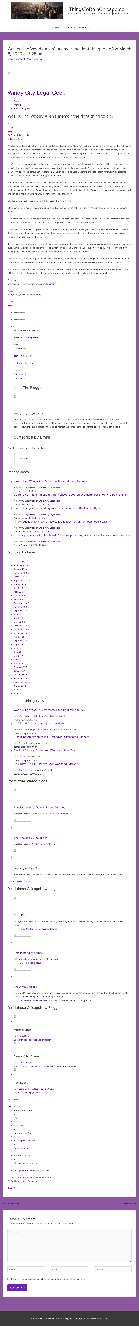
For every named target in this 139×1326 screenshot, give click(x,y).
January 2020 (20, 569)
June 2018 (19, 614)
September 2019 (22, 580)
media (31, 284)
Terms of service (22, 1155)
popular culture (48, 284)
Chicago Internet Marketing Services (31, 1170)
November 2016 (21, 678)
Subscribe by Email (23, 108)
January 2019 (20, 599)
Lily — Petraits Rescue (30, 962)
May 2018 (18, 618)
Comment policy (21, 1148)
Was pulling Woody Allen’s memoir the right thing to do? (49, 710)
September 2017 (22, 640)
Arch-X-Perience (27, 743)
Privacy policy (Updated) (25, 1140)
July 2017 (18, 648)
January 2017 (20, 671)
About (16, 101)
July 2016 (18, 689)
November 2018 (21, 607)
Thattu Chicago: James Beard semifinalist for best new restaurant (45, 1066)
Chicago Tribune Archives (26, 1163)
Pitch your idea (21, 374)
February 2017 (20, 667)
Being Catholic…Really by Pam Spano (36, 1089)
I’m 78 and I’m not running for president (39, 723)
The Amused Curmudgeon (31, 837)
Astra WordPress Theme (97, 1318)
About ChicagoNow (23, 1110)
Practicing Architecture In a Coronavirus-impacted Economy (52, 737)
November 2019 (21, 573)
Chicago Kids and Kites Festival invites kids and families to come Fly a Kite (55, 1000)
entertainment (14, 284)
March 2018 (19, 622)
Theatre (82, 27)
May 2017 (18, 656)
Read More (13, 1188)
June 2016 (19, 693)
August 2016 (20, 686)
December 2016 (21, 674)
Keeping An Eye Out (27, 868)
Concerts (54, 27)
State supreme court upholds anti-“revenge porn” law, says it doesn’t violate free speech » (72, 535)
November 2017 (21, 633)
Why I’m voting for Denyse (44, 844)
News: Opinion (25, 881)
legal (10, 294)
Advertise (18, 1125)
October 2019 (20, 576)
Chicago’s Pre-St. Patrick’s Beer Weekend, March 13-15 (49, 764)
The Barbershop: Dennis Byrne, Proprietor (39, 729)
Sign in (17, 370)
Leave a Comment (16, 59)
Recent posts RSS (22, 1133)
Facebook (23, 458)
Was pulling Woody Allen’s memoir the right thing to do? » (50, 481)
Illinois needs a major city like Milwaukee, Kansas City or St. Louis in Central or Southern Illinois (77, 874)
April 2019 (18, 591)
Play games (19, 378)
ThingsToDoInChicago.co (96, 9)
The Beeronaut (26, 770)
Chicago (18, 921)
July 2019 (18, 588)
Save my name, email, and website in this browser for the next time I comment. (49, 1279)
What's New (32, 59)
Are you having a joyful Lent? (27, 1092)
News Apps (27, 1181)
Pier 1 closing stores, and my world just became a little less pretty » (57, 508)
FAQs (16, 1118)
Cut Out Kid (24, 756)
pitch (16, 363)
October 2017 (20, 637)
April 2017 (18, 659)
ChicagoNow (32, 337)
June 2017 (19, 652)
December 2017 (21, 629)
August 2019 (20, 584)
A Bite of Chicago (27, 1062)
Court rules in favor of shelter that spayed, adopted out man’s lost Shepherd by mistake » (71, 494)
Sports (69, 27)
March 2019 (19, 595)
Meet (16, 344)
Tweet (11, 127)
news (37, 284)
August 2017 (20, 644)
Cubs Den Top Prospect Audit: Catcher (38, 929)
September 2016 (22, 682)
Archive (17, 105)
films (24, 284)
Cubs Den (20, 915)
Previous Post (11, 1203)
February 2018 (20, 625)
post (16, 356)
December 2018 (21, 603)
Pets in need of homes (28, 952)
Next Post (130, 1203)
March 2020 (19, 561)
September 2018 (22, 610)
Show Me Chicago (25, 986)
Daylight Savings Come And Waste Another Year (45, 750)
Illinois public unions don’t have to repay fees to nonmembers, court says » (62, 521)
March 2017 (19, 663)
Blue (53, 171)
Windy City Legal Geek (36, 92)
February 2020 (21, 565)
